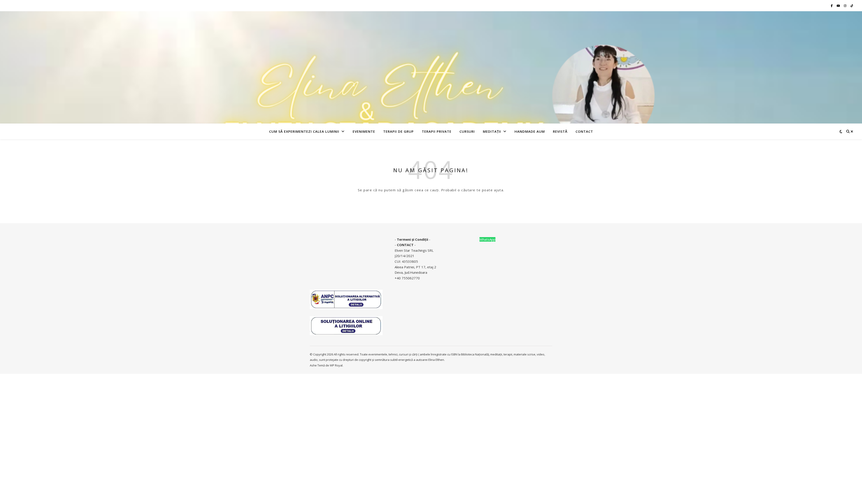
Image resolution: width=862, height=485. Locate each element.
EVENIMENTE (364, 131)
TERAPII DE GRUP (398, 131)
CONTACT (405, 244)
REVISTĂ (560, 131)
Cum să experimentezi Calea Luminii (304, 131)
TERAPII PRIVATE (436, 131)
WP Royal (336, 365)
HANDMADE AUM (530, 131)
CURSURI (467, 131)
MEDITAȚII (492, 131)
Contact (584, 131)
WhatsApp (487, 239)
